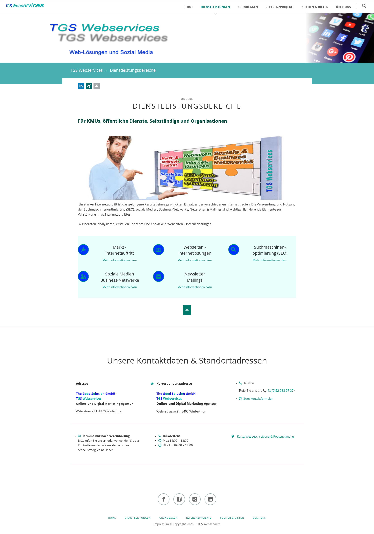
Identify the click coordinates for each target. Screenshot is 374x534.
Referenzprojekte (199, 517)
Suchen (364, 5)
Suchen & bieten (232, 517)
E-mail (97, 86)
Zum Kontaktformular (258, 398)
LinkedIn (81, 86)
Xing (89, 86)
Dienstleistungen (137, 517)
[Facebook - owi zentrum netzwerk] (179, 499)
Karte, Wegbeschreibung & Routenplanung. (266, 436)
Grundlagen (168, 517)
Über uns (259, 517)
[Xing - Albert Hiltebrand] (195, 499)
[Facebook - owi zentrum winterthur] (163, 499)
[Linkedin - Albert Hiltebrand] (210, 499)
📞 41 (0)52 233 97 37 (278, 390)
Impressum (161, 524)
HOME (112, 517)
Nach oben (187, 310)
